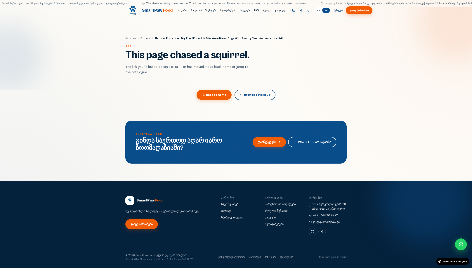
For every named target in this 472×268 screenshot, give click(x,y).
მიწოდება (270, 257)
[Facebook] (301, 10)
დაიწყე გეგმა (267, 142)
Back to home (216, 95)
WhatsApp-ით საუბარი (314, 142)
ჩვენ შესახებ (229, 204)
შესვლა (338, 10)
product (145, 38)
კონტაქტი (280, 10)
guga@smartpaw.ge (326, 222)
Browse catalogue (257, 95)
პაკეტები (245, 10)
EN (318, 10)
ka (134, 38)
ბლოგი (267, 10)
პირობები (255, 257)
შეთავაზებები (228, 10)
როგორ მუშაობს (276, 211)
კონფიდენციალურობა (231, 257)
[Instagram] (293, 10)
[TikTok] (308, 10)
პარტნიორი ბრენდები (203, 10)
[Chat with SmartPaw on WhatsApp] (461, 244)
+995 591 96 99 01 (325, 215)
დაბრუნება (286, 257)
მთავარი (182, 10)
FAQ (256, 10)
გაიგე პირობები (359, 10)
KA (326, 10)
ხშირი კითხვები (232, 217)
